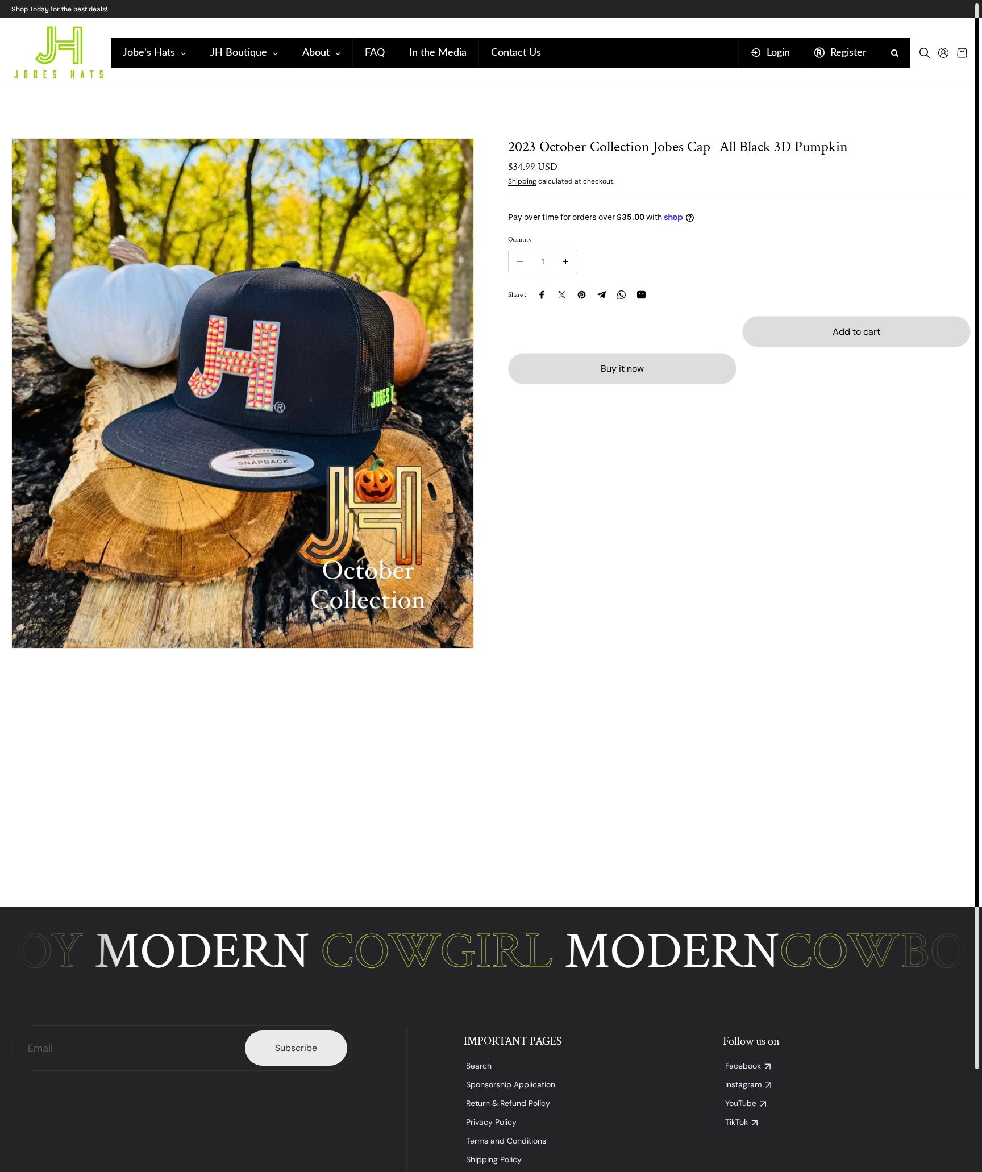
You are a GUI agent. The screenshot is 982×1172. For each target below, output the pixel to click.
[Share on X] (562, 295)
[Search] (924, 52)
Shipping (522, 181)
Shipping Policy (494, 1159)
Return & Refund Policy (508, 1103)
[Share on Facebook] (542, 295)
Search (479, 1066)
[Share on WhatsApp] (621, 295)
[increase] (565, 261)
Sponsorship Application (510, 1084)
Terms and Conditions (506, 1141)
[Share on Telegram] (601, 295)
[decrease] (520, 261)
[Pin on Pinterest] (582, 295)
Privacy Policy (491, 1122)
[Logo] (58, 52)
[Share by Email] (641, 295)
